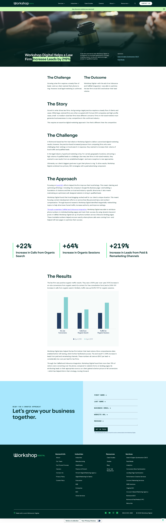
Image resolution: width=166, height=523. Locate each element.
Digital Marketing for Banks (84, 477)
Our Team (59, 461)
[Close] (164, 9)
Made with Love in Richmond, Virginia (27, 513)
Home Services (80, 496)
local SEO (59, 185)
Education (79, 480)
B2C (77, 492)
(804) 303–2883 (127, 513)
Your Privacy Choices (88, 521)
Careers (101, 3)
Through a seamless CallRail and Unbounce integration (67, 209)
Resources (124, 3)
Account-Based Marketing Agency (137, 492)
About (112, 3)
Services (60, 3)
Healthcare (79, 465)
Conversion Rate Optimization (135, 469)
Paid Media (121, 60)
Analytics (129, 465)
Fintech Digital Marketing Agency (86, 473)
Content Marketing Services (135, 480)
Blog (108, 465)
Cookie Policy (60, 480)
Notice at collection (72, 521)
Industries (74, 3)
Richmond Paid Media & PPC (135, 499)
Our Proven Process (62, 465)
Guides (109, 461)
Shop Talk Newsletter (110, 470)
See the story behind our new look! (83, 9)
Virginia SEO (130, 488)
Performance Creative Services (136, 477)
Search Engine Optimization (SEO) (128, 57)
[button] (135, 3)
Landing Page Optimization (134, 473)
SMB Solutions (130, 484)
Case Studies (89, 3)
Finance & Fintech (81, 469)
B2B (77, 484)
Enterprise (79, 488)
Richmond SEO (131, 496)
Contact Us (145, 3)
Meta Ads (129, 503)
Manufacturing (80, 461)
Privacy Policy (60, 477)
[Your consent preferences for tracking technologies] (163, 520)
